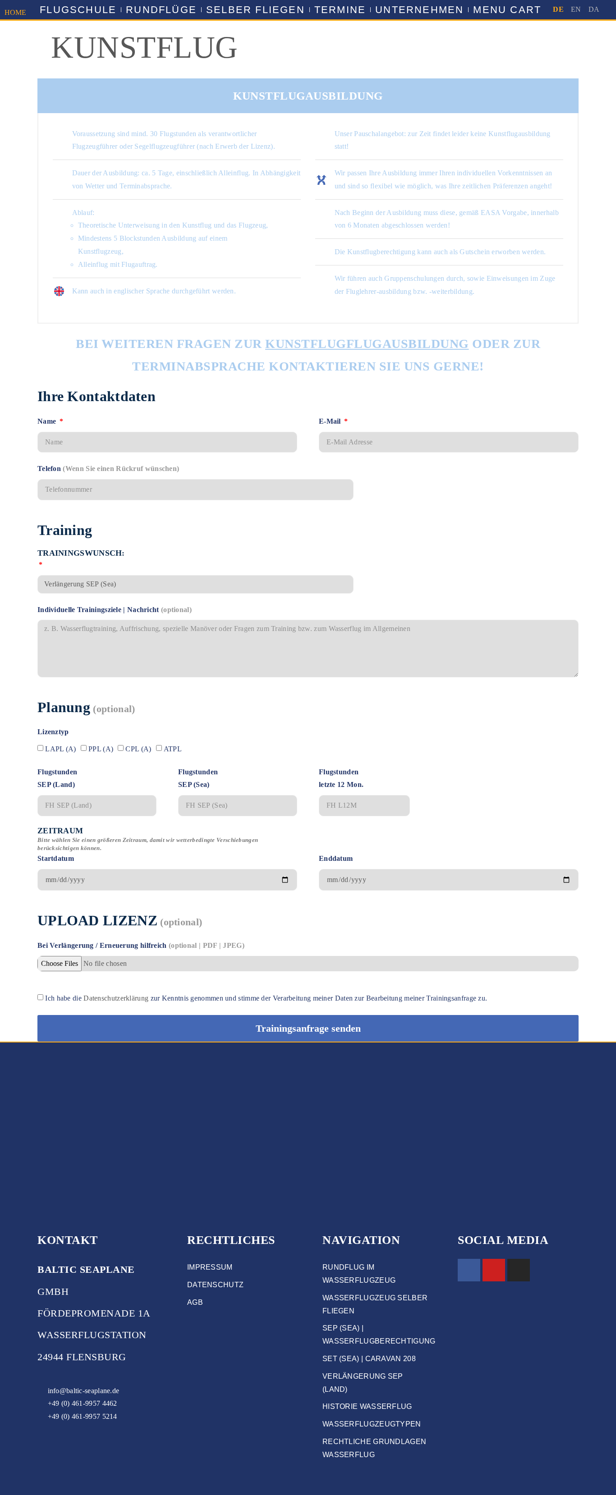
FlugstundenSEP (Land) (57, 778)
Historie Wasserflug (367, 1406)
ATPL (173, 749)
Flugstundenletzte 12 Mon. (341, 778)
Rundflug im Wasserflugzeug (358, 1273)
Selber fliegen (255, 9)
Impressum (210, 1267)
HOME (16, 12)
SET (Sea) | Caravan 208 (369, 1358)
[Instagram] (518, 1270)
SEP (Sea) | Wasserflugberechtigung (375, 1334)
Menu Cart (507, 9)
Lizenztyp (53, 732)
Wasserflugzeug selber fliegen (375, 1304)
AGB (195, 1302)
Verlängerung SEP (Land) (362, 1382)
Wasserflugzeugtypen (371, 1424)
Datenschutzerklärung (115, 998)
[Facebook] (469, 1270)
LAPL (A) (60, 749)
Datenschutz (215, 1285)
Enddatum (336, 858)
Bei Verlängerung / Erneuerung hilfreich (140, 945)
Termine (340, 9)
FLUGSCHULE (78, 9)
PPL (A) (100, 749)
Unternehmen (419, 9)
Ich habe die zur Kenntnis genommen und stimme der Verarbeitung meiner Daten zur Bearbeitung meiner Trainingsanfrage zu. (266, 998)
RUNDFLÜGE (161, 9)
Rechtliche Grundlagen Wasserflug (374, 1448)
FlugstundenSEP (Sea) (198, 778)
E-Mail (331, 421)
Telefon (108, 468)
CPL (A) (138, 749)
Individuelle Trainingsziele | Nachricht (114, 609)
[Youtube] (494, 1270)
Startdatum (147, 844)
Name (47, 421)
